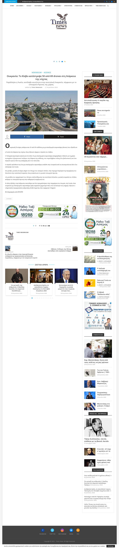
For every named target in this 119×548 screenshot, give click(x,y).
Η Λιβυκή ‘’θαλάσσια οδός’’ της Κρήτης (103, 294)
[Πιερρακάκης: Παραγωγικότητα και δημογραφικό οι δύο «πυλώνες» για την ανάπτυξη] (89, 395)
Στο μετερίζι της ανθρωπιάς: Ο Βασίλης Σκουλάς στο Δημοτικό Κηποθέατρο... (16, 288)
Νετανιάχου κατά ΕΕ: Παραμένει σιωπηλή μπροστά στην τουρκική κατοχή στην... (66, 288)
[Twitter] (106, 1)
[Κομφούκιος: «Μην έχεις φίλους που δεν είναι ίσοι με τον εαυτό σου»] (89, 463)
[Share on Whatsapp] (47, 226)
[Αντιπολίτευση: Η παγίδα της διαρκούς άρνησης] (98, 89)
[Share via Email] (49, 226)
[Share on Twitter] (41, 226)
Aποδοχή (111, 546)
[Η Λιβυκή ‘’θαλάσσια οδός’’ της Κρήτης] (89, 295)
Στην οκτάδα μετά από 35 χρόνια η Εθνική (97, 475)
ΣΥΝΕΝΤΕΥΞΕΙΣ (78, 5)
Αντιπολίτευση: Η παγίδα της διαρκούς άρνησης (96, 101)
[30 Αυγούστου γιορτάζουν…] (89, 169)
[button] (18, 1)
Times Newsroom (36, 87)
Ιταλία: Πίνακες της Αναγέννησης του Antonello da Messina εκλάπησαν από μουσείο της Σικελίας (95, 506)
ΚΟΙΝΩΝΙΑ (48, 5)
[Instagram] (109, 1)
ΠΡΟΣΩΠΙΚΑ (57, 5)
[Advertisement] (59, 46)
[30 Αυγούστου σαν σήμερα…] (98, 145)
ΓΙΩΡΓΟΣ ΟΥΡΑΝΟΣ (104, 297)
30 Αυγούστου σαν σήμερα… (95, 157)
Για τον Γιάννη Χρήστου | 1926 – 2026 (103, 372)
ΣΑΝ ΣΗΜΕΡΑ (19, 5)
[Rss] (114, 1)
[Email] (111, 1)
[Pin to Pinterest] (43, 226)
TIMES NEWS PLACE (101, 5)
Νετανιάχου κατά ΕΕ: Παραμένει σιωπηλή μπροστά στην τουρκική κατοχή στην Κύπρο (97, 497)
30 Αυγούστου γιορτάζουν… (102, 168)
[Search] (108, 5)
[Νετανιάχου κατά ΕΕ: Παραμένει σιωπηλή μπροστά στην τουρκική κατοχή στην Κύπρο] (66, 276)
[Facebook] (104, 1)
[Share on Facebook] (39, 226)
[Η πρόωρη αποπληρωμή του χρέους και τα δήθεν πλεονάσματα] (89, 271)
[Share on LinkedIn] (45, 226)
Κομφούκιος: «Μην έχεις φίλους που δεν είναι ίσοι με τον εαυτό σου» (104, 463)
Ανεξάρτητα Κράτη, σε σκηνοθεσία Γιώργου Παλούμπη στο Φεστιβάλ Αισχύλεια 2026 (41, 288)
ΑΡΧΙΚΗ (12, 5)
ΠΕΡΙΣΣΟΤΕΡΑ (88, 5)
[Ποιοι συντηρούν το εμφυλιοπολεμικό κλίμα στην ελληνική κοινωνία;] (89, 113)
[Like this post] (37, 226)
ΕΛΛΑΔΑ (29, 5)
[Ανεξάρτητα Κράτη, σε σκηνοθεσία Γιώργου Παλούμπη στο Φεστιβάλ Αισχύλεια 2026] (41, 276)
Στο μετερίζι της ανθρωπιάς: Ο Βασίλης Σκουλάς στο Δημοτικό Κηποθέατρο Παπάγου (96, 483)
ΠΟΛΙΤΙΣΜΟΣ (38, 5)
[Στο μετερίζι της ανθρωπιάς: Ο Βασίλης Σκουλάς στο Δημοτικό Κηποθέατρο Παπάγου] (16, 276)
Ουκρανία (8, 198)
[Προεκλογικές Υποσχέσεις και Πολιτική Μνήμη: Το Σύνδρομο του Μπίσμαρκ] (89, 124)
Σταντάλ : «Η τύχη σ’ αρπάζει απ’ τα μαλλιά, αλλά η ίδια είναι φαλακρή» (104, 452)
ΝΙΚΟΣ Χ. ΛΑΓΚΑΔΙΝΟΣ (105, 261)
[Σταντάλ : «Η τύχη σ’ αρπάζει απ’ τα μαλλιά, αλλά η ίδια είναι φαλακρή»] (89, 451)
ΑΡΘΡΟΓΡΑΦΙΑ (68, 5)
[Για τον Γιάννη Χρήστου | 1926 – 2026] (89, 373)
